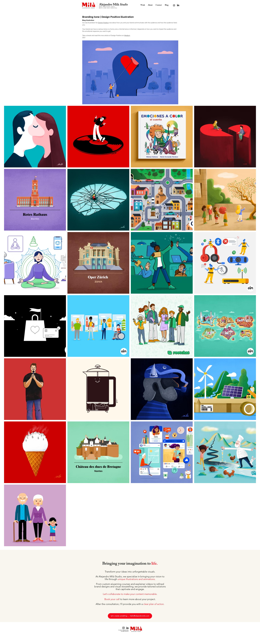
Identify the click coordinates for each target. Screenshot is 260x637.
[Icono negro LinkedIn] (127, 627)
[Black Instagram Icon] (123, 627)
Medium (127, 35)
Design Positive (103, 23)
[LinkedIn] (178, 5)
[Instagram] (174, 5)
